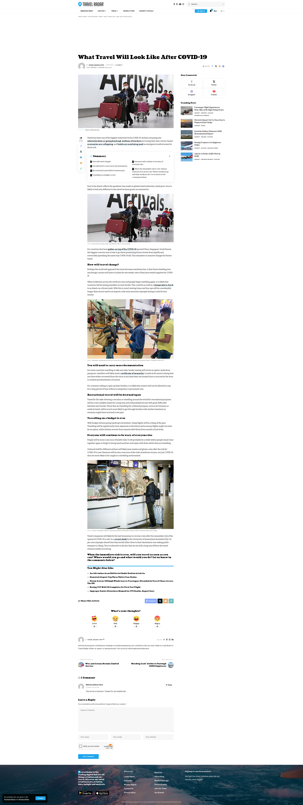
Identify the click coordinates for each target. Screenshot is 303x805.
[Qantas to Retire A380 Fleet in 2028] (187, 157)
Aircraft (197, 113)
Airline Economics (207, 159)
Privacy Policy (9, 799)
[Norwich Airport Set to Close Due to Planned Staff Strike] (187, 123)
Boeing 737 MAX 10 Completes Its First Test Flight (115, 587)
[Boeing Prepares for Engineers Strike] (187, 145)
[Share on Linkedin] (81, 157)
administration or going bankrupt (104, 141)
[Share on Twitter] (216, 66)
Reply (170, 685)
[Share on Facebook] (212, 66)
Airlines (203, 137)
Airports (204, 113)
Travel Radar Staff (96, 65)
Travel (203, 125)
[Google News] (180, 4)
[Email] (219, 66)
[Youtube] (214, 93)
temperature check (163, 285)
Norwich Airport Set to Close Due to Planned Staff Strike (209, 121)
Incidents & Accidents (201, 115)
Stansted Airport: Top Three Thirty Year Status (113, 577)
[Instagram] (183, 4)
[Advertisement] (151, 35)
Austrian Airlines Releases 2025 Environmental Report (208, 132)
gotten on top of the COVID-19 (122, 249)
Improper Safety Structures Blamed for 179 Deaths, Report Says (122, 591)
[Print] (223, 66)
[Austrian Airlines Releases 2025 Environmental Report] (187, 134)
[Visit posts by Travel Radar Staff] (81, 66)
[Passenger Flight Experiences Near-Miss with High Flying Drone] (187, 110)
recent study (120, 539)
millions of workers (132, 141)
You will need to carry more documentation (110, 166)
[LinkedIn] (173, 639)
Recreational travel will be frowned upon (109, 171)
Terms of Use (24, 799)
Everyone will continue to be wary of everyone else (147, 163)
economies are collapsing (100, 144)
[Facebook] (174, 4)
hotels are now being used (130, 144)
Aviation (210, 113)
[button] (41, 798)
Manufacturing (212, 148)
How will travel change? (101, 162)
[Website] (164, 639)
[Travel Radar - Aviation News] (91, 4)
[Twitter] (214, 83)
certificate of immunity (132, 373)
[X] (176, 4)
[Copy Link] (81, 168)
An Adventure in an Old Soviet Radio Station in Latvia (117, 573)
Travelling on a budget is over (104, 175)
